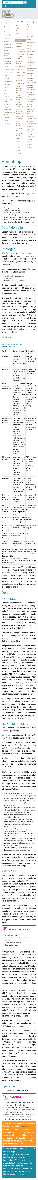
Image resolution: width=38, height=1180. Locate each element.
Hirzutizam (19, 46)
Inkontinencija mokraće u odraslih (20, 56)
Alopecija (7, 32)
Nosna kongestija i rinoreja (19, 123)
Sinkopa (29, 30)
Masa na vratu (20, 83)
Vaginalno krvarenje (30, 74)
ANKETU (25, 1126)
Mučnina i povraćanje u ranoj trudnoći (20, 104)
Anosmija (7, 38)
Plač (17, 144)
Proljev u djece (31, 22)
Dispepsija (7, 84)
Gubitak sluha (8, 124)
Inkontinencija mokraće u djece (21, 50)
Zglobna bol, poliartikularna (31, 122)
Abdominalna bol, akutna (9, 23)
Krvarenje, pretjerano (19, 79)
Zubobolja (30, 126)
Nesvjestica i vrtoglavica (19, 117)
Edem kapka (7, 96)
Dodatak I (30, 144)
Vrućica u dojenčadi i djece (30, 94)
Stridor (29, 39)
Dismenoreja (8, 81)
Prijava (5, 6)
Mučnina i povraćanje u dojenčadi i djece (19, 89)
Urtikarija (30, 65)
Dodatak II (30, 147)
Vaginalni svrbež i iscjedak (32, 69)
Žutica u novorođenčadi (31, 135)
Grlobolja (6, 121)
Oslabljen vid (19, 138)
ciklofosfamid (30, 685)
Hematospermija (21, 37)
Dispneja (6, 87)
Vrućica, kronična (29, 105)
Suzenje (29, 45)
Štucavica (30, 54)
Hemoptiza (19, 43)
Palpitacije (19, 141)
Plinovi (18, 147)
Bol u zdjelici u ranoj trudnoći (8, 62)
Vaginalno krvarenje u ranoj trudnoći (31, 87)
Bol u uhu (7, 50)
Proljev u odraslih (29, 26)
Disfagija (6, 78)
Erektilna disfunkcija (7, 108)
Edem (5, 93)
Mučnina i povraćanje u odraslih (19, 97)
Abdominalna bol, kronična (9, 28)
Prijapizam (19, 153)
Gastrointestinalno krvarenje (9, 113)
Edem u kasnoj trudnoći (8, 100)
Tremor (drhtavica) (30, 61)
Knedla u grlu (19, 75)
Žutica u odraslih (29, 140)
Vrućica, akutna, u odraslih (32, 100)
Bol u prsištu (7, 44)
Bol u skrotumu (8, 47)
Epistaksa (7, 104)
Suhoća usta (31, 42)
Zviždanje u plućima (30, 130)
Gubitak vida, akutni (19, 30)
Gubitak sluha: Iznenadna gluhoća (20, 24)
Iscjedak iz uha (20, 66)
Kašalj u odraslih (20, 72)
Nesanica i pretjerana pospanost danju (21, 111)
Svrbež (29, 48)
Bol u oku (7, 41)
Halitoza (18, 34)
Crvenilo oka (7, 66)
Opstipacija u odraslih (19, 134)
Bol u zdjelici (7, 58)
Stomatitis (30, 36)
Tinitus (29, 57)
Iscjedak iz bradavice (19, 62)
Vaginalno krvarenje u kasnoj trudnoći (31, 80)
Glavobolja (7, 117)
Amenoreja (7, 35)
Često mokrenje (8, 69)
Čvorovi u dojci (8, 72)
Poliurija (18, 150)
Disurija (6, 90)
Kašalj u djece (20, 69)
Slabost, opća (31, 33)
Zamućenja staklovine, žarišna (30, 111)
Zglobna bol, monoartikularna (32, 117)
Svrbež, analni (31, 51)
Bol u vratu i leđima (7, 54)
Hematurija (19, 40)
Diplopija (6, 75)
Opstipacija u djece (19, 129)
